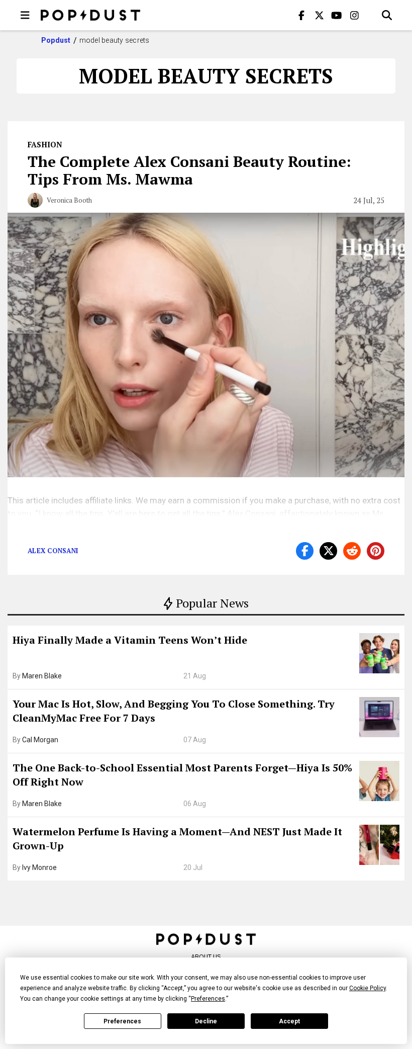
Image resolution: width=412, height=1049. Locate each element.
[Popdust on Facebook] (301, 15)
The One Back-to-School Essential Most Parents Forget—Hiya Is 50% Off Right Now (182, 775)
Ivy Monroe (39, 867)
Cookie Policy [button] (367, 988)
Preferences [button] (208, 998)
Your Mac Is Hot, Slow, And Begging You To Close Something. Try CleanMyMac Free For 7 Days (174, 711)
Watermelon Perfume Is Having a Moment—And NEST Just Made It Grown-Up (177, 838)
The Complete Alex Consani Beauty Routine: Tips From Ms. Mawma (189, 170)
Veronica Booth (69, 200)
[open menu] (25, 15)
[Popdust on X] (319, 15)
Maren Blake (42, 676)
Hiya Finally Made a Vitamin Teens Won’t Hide (130, 640)
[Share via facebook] (305, 551)
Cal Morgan (40, 740)
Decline (206, 1021)
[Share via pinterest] (375, 551)
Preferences (122, 1021)
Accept (289, 1021)
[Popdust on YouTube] (336, 15)
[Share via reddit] (352, 551)
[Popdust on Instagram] (354, 15)
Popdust (56, 40)
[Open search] (387, 15)
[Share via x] (328, 551)
